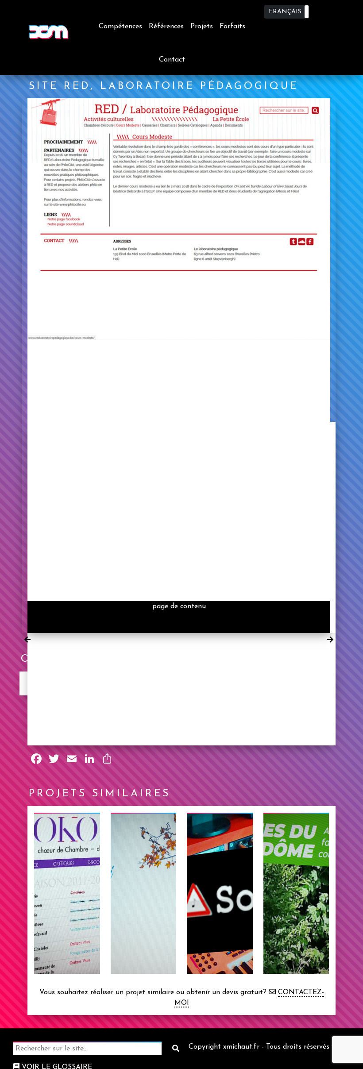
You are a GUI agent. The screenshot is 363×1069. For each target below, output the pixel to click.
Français (285, 11)
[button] (286, 12)
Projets (201, 26)
